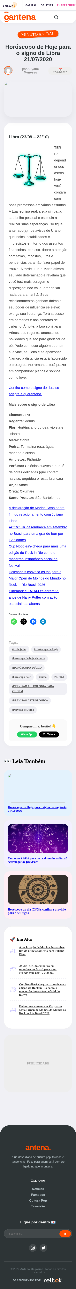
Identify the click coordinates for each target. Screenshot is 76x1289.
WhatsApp (27, 734)
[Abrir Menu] (67, 17)
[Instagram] (33, 1248)
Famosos (38, 1194)
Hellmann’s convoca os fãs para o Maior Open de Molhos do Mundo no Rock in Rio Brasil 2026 (37, 578)
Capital (31, 5)
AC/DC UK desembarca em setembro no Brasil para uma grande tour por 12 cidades (38, 533)
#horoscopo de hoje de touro (28, 658)
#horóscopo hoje (21, 676)
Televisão (38, 1206)
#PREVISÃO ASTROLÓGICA (30, 700)
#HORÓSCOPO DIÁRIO (27, 667)
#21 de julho (19, 649)
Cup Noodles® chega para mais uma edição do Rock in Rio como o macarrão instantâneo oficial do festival (42, 989)
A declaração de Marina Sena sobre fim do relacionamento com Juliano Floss (37, 514)
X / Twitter (49, 734)
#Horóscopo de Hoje (46, 649)
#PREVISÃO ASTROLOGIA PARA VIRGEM (33, 689)
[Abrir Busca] (56, 17)
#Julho (43, 676)
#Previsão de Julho (23, 709)
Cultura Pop (38, 1200)
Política (47, 5)
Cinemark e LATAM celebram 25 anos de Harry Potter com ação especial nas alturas (34, 597)
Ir (65, 1233)
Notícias (38, 1189)
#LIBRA (59, 676)
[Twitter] (43, 1248)
